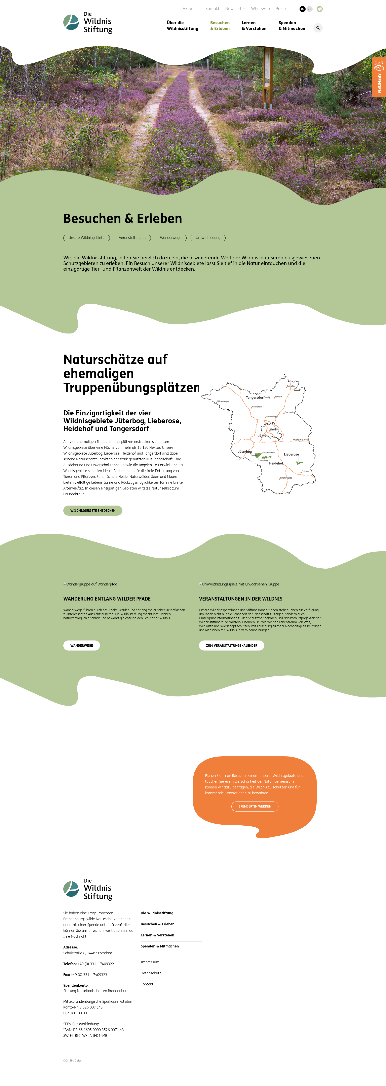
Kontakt (212, 9)
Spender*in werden (255, 806)
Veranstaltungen (132, 238)
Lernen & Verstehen (254, 26)
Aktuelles (191, 9)
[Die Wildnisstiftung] (87, 23)
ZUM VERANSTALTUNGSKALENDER (231, 646)
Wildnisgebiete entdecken (92, 511)
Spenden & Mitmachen (292, 26)
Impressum (150, 962)
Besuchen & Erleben (220, 26)
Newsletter (235, 9)
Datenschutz (151, 973)
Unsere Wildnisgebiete (87, 238)
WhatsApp (260, 9)
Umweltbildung (208, 238)
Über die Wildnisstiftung (182, 26)
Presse (281, 9)
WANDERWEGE (81, 646)
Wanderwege (170, 238)
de (302, 9)
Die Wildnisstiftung (157, 913)
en (309, 9)
